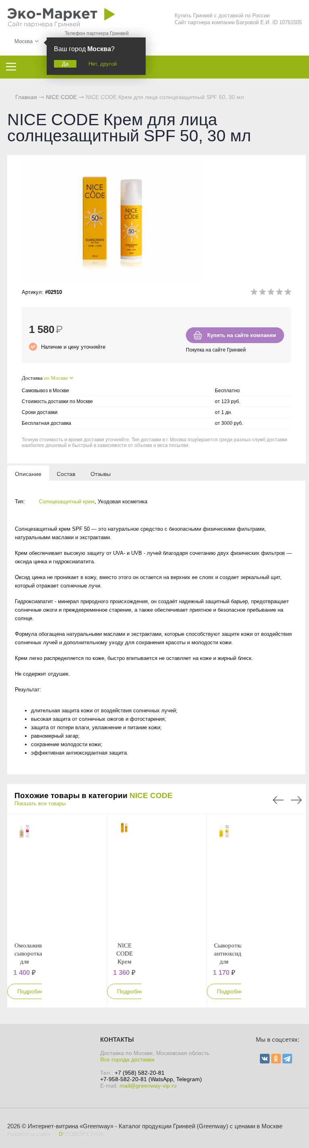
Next (296, 800)
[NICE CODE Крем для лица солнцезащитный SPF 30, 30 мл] (124, 877)
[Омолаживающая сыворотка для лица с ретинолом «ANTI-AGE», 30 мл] (24, 877)
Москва (23, 41)
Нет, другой (103, 64)
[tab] (28, 473)
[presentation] (28, 473)
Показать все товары (40, 803)
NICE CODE (151, 795)
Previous (278, 800)
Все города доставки (127, 1059)
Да (65, 64)
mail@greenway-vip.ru (148, 1085)
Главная (26, 97)
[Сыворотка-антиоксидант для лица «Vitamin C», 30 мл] (224, 877)
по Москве (56, 378)
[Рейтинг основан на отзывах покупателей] (271, 293)
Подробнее (32, 991)
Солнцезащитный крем (67, 502)
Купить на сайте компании (241, 335)
